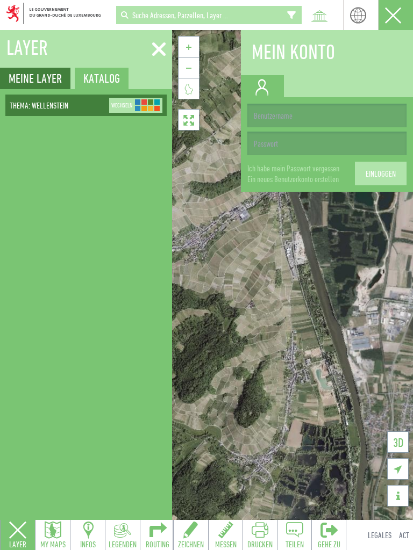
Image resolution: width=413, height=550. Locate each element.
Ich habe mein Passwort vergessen (293, 168)
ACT (404, 535)
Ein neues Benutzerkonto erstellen (293, 179)
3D (398, 442)
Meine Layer (35, 78)
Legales (379, 535)
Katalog (101, 78)
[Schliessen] (159, 49)
